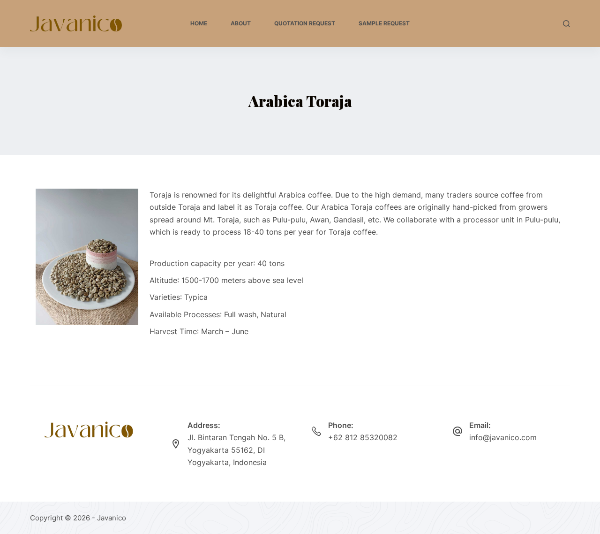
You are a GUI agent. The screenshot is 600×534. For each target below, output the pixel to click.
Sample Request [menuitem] (384, 23)
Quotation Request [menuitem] (304, 23)
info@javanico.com (503, 437)
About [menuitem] (241, 23)
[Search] (566, 23)
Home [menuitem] (198, 23)
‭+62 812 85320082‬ (363, 437)
